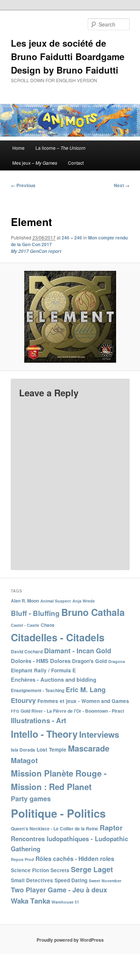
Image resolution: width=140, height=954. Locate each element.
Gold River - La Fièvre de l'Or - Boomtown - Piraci (72, 710)
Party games (31, 798)
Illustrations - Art (38, 720)
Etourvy (23, 700)
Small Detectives (32, 880)
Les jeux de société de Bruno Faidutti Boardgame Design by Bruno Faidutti (67, 56)
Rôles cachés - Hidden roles (74, 858)
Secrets (59, 870)
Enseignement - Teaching (37, 690)
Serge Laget (92, 869)
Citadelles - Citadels (58, 637)
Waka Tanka (30, 901)
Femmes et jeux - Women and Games (83, 700)
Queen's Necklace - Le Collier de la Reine (54, 828)
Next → (122, 185)
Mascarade (88, 748)
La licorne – (60, 148)
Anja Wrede (83, 601)
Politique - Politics (58, 813)
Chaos (48, 625)
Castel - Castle (25, 625)
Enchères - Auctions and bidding (53, 679)
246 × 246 (72, 237)
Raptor (111, 828)
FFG (15, 711)
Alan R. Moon (25, 600)
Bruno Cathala (93, 612)
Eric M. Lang (86, 689)
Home (18, 148)
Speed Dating (71, 880)
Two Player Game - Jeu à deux (59, 890)
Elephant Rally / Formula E (43, 670)
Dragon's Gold (89, 661)
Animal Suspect (55, 601)
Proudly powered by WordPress (70, 939)
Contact (76, 162)
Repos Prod (22, 859)
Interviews (99, 734)
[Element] (70, 317)
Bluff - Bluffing (35, 613)
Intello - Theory (44, 734)
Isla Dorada (23, 749)
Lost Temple (51, 749)
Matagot (24, 760)
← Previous (23, 185)
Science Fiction (30, 870)
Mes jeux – (34, 162)
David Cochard (27, 651)
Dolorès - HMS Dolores (41, 661)
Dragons (116, 661)
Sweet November (105, 880)
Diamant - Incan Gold (77, 651)
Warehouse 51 (65, 902)
